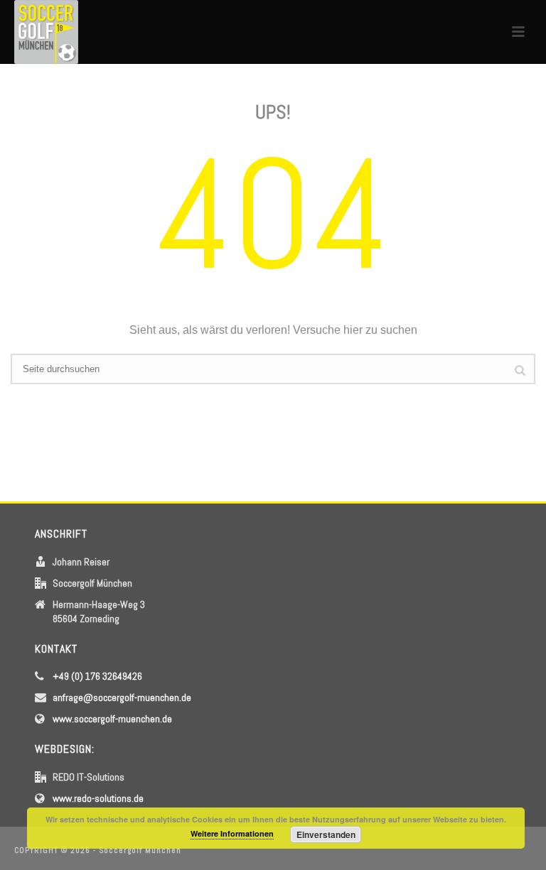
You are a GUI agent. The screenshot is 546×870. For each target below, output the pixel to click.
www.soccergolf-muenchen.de (112, 718)
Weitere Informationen (232, 833)
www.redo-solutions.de (98, 798)
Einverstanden (325, 834)
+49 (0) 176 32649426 (97, 676)
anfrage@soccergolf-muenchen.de (122, 697)
